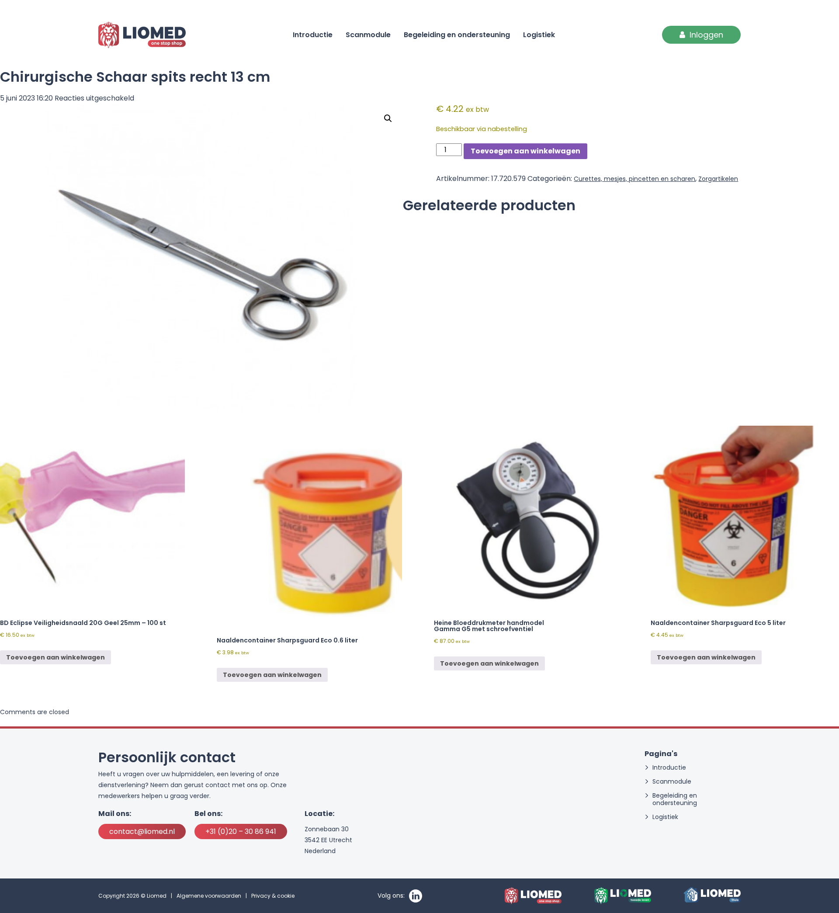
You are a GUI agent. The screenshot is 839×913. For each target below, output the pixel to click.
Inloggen (706, 34)
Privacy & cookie (273, 895)
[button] (388, 118)
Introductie (313, 35)
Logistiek (539, 35)
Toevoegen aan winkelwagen (525, 151)
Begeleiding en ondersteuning (457, 35)
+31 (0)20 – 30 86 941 (240, 831)
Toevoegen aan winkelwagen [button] (55, 657)
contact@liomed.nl (142, 831)
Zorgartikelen (718, 178)
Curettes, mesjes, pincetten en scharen (634, 178)
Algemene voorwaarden (209, 895)
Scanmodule (368, 35)
